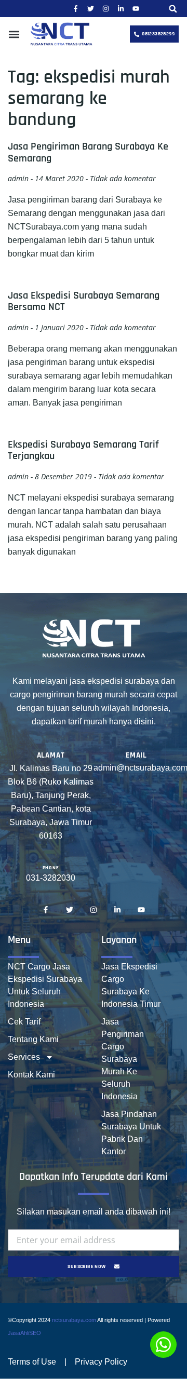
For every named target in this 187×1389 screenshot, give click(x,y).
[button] (173, 8)
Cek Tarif (24, 1021)
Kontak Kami (31, 1074)
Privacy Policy (101, 1361)
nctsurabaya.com (74, 1320)
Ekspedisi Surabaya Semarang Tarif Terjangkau (83, 450)
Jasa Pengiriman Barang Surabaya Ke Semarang (88, 152)
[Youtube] (135, 8)
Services (24, 1057)
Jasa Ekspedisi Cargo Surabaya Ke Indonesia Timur (131, 985)
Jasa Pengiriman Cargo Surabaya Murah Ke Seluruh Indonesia (122, 1059)
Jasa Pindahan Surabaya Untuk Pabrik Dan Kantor (131, 1133)
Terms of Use (32, 1361)
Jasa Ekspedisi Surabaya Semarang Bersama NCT (83, 301)
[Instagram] (105, 8)
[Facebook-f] (75, 8)
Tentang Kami (33, 1039)
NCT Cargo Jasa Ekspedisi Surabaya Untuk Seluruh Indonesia (45, 985)
